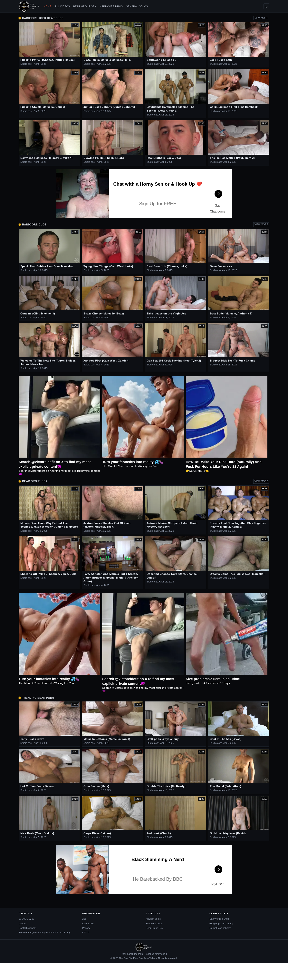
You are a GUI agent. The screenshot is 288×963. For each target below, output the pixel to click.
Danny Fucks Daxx (219, 919)
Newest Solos (153, 919)
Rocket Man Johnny (220, 928)
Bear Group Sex (84, 6)
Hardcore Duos (111, 6)
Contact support (27, 928)
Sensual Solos (137, 6)
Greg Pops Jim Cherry (221, 923)
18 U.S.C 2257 (26, 919)
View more (261, 18)
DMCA (22, 923)
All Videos (62, 6)
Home (47, 6)
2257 (85, 919)
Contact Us (88, 923)
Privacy (86, 928)
